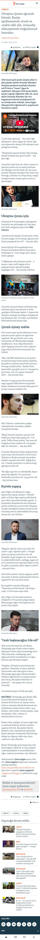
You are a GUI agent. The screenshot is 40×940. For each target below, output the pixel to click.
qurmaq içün (10, 789)
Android (28, 789)
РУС (24, 937)
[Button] (15, 47)
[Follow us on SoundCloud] (19, 924)
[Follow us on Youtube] (14, 924)
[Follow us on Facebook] (3, 924)
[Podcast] (34, 924)
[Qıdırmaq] (33, 937)
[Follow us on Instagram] (24, 924)
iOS (18, 789)
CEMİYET (5, 10)
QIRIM (18, 842)
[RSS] (29, 924)
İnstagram (16, 773)
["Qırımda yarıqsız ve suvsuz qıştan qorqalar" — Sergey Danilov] (9, 843)
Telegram (5, 773)
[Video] (6, 937)
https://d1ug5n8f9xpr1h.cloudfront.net (17, 768)
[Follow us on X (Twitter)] (8, 924)
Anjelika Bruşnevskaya (10, 38)
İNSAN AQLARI (20, 854)
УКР (15, 937)
